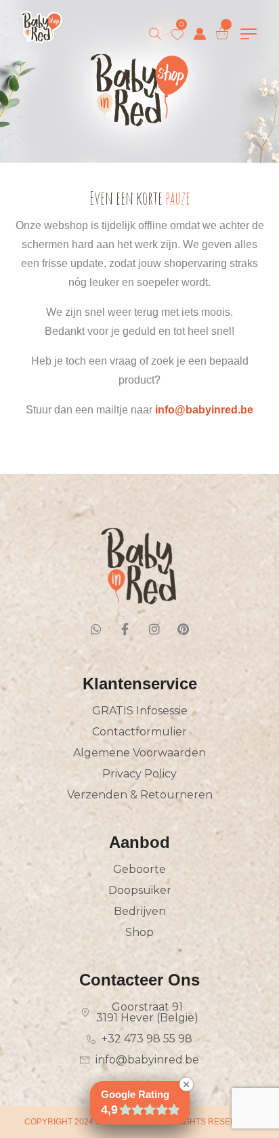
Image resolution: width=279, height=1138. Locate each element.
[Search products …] (155, 34)
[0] (177, 34)
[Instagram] (154, 629)
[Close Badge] (186, 1084)
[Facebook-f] (125, 629)
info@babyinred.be (204, 409)
